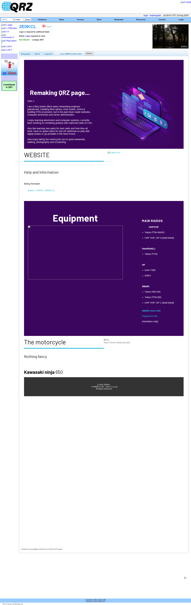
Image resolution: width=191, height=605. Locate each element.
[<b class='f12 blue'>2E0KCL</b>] (170, 48)
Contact (162, 19)
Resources (141, 19)
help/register (155, 15)
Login (181, 19)
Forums (80, 19)
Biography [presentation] (26, 54)
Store (99, 19)
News (61, 19)
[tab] (25, 54)
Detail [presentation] (37, 54)
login (146, 15)
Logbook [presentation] (48, 54)
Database (42, 19)
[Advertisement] (102, 577)
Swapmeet (118, 19)
